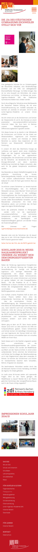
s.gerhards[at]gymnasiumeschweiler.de (14, 228)
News (5, 480)
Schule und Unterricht (10, 467)
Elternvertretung (8, 503)
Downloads (6, 512)
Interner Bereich (8, 509)
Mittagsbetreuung (9, 497)
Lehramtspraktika (8, 473)
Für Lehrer (8, 523)
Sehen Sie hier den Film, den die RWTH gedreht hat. (18, 243)
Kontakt (7, 532)
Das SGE (6, 462)
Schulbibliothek (8, 477)
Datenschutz (7, 535)
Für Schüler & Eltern (12, 486)
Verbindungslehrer (9, 494)
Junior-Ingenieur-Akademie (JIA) (13, 506)
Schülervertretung (9, 500)
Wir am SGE (7, 464)
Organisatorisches (9, 488)
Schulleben (6, 470)
